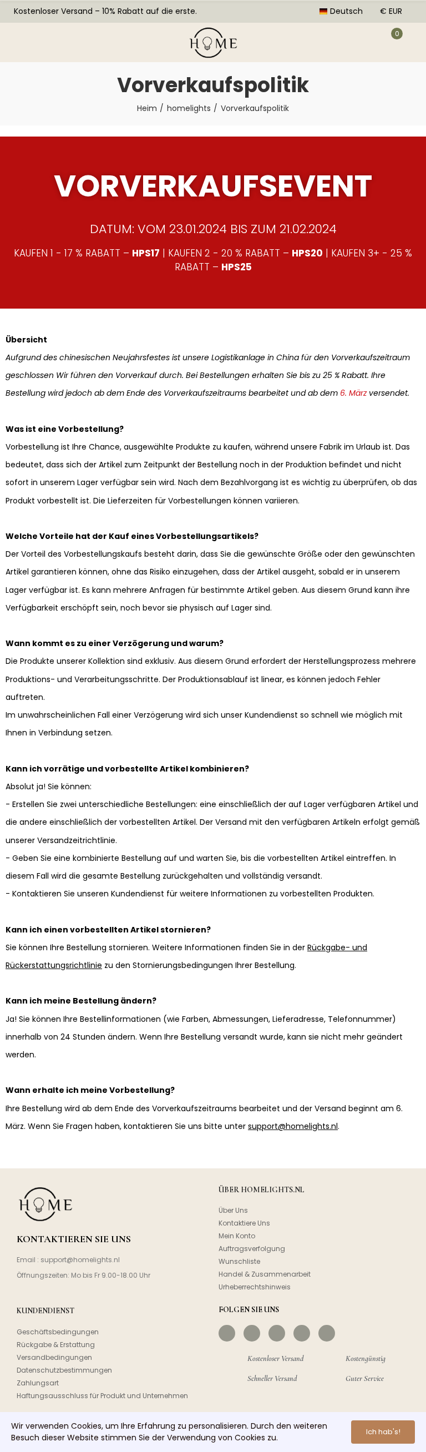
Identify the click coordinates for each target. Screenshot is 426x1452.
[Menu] (21, 42)
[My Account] (362, 42)
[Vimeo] (326, 1333)
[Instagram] (252, 1333)
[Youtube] (301, 1333)
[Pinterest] (276, 1333)
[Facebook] (227, 1333)
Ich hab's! (383, 1431)
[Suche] (54, 42)
